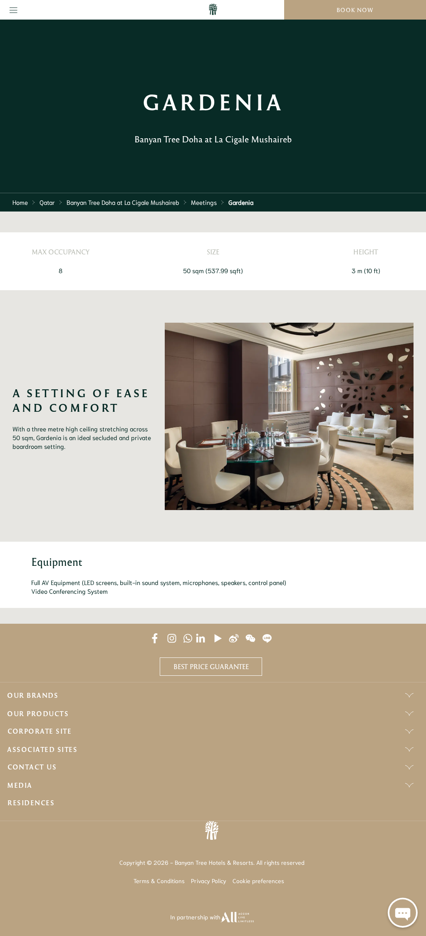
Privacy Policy (208, 880)
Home (20, 202)
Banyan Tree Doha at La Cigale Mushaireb (123, 202)
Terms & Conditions (159, 880)
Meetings (204, 202)
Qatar (47, 202)
